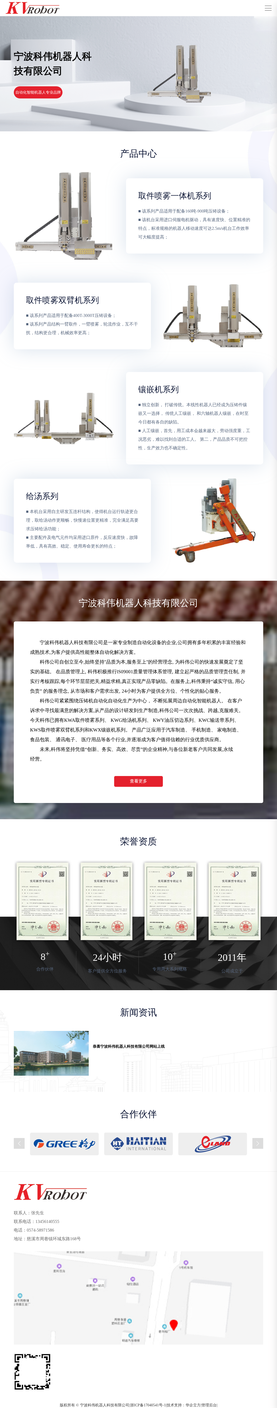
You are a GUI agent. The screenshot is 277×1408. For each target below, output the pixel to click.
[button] (19, 1143)
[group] (138, 1053)
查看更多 (138, 781)
